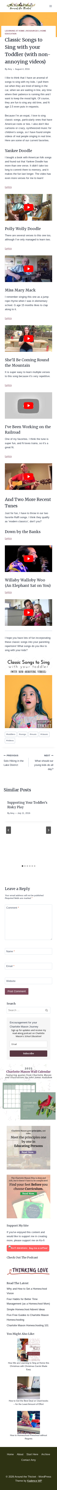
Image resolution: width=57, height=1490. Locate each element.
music (33, 734)
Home (10, 1454)
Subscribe (28, 1053)
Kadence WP (34, 1480)
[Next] (48, 830)
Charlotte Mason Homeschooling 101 (27, 1325)
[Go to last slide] (8, 830)
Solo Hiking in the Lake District (14, 760)
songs (22, 734)
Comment (12, 907)
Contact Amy (28, 1460)
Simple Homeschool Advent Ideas (26, 1309)
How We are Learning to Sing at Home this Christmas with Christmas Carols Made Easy (28, 1366)
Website (11, 980)
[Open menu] (50, 6)
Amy (10, 69)
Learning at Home (15, 31)
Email (10, 966)
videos (10, 740)
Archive (45, 1454)
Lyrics (8, 187)
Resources (32, 31)
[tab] (22, 866)
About (20, 1454)
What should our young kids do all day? (43, 762)
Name (10, 951)
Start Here (32, 1454)
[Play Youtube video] (28, 207)
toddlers (10, 734)
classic (44, 734)
